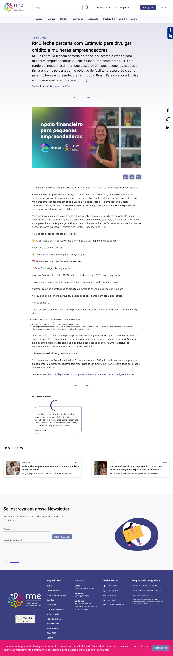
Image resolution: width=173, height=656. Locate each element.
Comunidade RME (55, 609)
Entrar (163, 7)
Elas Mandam (53, 623)
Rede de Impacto (55, 619)
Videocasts (93, 19)
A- (125, 177)
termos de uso (14, 562)
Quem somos (103, 7)
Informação (39, 38)
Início (49, 586)
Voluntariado (79, 19)
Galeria (134, 19)
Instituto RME (109, 19)
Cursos (39, 19)
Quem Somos (53, 590)
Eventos (51, 19)
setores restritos (83, 329)
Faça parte (148, 7)
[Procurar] (86, 7)
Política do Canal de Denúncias (146, 590)
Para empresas (122, 7)
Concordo (160, 648)
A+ (138, 176)
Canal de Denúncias (141, 595)
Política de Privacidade (92, 646)
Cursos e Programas (56, 595)
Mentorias (64, 19)
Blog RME (123, 19)
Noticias (26, 462)
